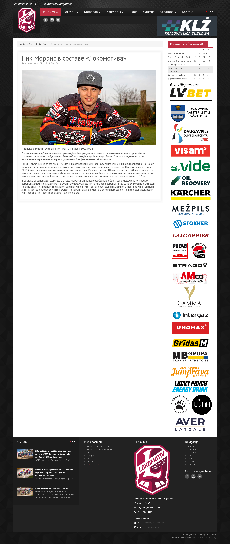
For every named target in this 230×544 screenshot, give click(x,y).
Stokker (89, 458)
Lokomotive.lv (26, 20)
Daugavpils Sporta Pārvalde (99, 449)
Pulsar (89, 452)
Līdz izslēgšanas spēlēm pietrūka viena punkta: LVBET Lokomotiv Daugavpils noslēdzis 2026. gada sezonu (53, 454)
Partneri (69, 12)
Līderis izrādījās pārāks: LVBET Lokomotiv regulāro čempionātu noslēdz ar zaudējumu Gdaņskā (54, 472)
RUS (212, 11)
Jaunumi (49, 12)
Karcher (89, 461)
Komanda (91, 12)
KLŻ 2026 (191, 452)
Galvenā (26, 44)
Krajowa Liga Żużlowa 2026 (188, 44)
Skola (133, 12)
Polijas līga (41, 44)
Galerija (149, 12)
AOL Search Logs (209, 537)
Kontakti (188, 12)
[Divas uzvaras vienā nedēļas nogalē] (25, 491)
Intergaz (90, 455)
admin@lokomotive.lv (152, 527)
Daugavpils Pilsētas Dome (98, 446)
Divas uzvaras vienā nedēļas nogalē (51, 488)
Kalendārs (113, 12)
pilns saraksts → (94, 464)
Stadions (166, 12)
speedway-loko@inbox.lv (154, 522)
